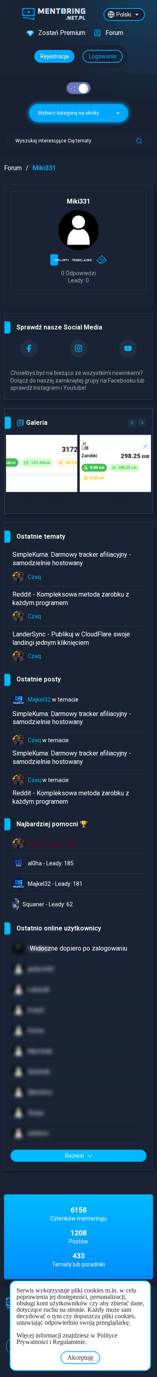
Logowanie (103, 56)
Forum (13, 168)
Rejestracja (54, 56)
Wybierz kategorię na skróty (69, 113)
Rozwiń (74, 1156)
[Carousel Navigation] (136, 423)
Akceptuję (80, 1357)
